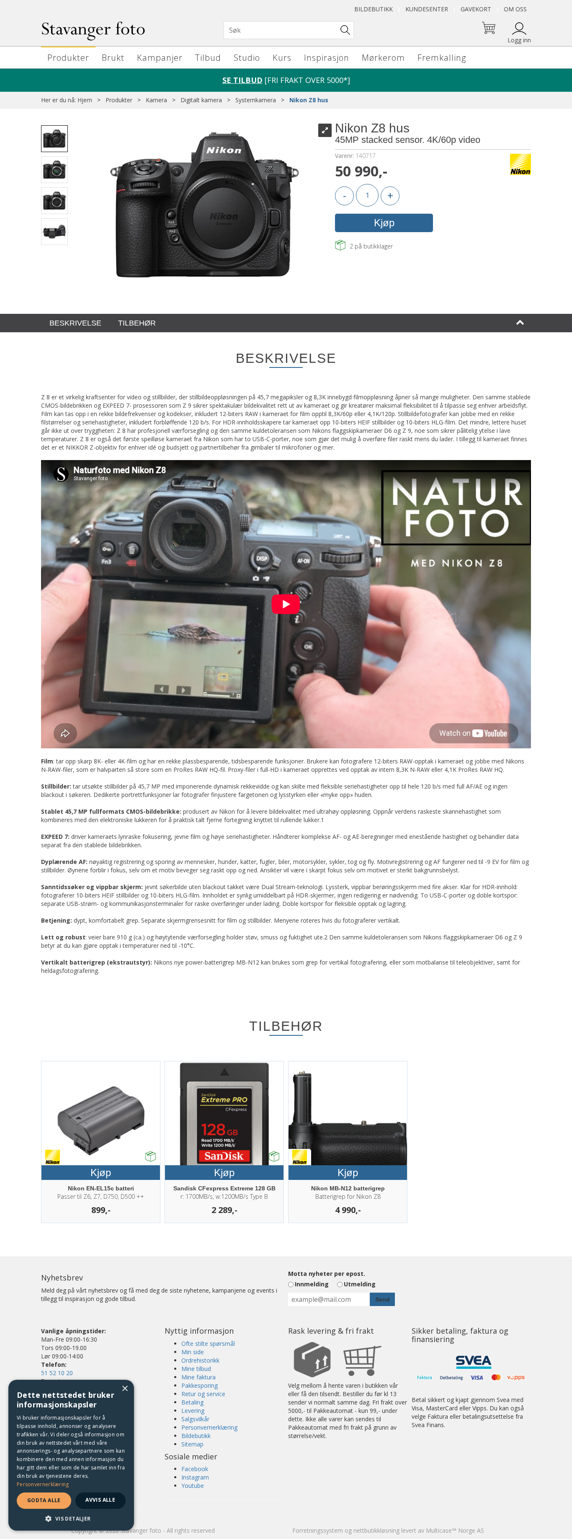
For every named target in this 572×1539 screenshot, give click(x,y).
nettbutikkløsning (376, 1530)
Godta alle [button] (44, 1500)
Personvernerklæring (209, 1427)
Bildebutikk (373, 9)
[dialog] (71, 1455)
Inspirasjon (326, 57)
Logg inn (519, 40)
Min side (192, 1352)
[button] (71, 1518)
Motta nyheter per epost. (326, 1274)
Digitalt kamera (201, 100)
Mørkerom (383, 57)
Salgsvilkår (195, 1419)
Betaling (192, 1402)
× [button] (124, 1389)
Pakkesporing (199, 1385)
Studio (247, 57)
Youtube (192, 1486)
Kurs (282, 57)
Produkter (68, 57)
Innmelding (312, 1284)
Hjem (84, 100)
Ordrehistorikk (200, 1360)
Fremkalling (441, 57)
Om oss (515, 9)
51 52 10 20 (57, 1373)
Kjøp (384, 222)
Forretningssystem (317, 1530)
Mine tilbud (196, 1369)
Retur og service (203, 1394)
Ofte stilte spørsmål (208, 1344)
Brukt (113, 57)
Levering (192, 1411)
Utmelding (360, 1284)
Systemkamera (255, 100)
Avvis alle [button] (100, 1499)
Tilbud (208, 57)
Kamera (156, 100)
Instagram (195, 1477)
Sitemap (192, 1444)
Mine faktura (198, 1377)
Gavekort (476, 9)
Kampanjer (160, 57)
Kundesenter (426, 9)
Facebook (194, 1469)
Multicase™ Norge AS (455, 1530)
